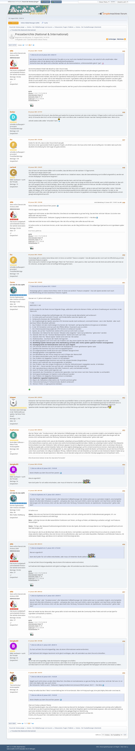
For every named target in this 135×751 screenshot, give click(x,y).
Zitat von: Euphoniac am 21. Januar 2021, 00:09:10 (46, 495)
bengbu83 (14, 464)
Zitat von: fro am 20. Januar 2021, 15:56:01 (43, 286)
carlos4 (13, 167)
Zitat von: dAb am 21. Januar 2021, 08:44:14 (44, 645)
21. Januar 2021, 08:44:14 (35, 544)
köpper (13, 397)
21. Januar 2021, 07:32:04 (35, 464)
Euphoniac (14, 430)
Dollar (12, 112)
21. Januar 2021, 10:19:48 (35, 641)
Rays (12, 672)
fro (11, 139)
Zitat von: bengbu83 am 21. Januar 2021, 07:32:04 (45, 548)
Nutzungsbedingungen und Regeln (109, 747)
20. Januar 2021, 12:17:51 (35, 112)
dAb (11, 51)
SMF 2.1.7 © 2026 (11, 746)
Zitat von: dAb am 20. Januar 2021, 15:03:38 (44, 468)
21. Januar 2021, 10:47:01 (35, 672)
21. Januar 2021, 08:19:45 (35, 490)
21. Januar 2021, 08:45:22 (35, 591)
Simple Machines (21, 746)
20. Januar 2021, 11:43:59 (35, 51)
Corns (12, 282)
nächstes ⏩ (121, 39)
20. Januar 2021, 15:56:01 (35, 254)
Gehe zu (98, 735)
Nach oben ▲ (124, 747)
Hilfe (97, 747)
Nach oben (12, 723)
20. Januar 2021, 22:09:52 (35, 397)
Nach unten (12, 45)
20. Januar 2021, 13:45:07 (35, 167)
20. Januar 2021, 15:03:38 (35, 202)
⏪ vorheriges (111, 39)
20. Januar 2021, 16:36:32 (35, 282)
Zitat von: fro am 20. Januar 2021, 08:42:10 (43, 55)
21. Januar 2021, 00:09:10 (35, 430)
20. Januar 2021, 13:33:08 (35, 139)
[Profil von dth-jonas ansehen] (12, 38)
